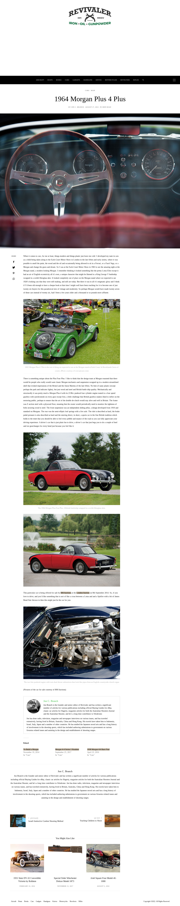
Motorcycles (111, 80)
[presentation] (16, 863)
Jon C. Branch (77, 107)
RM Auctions (66, 593)
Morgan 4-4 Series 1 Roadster (67, 749)
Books (59, 80)
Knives (99, 80)
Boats (50, 80)
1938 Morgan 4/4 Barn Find (98, 749)
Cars (67, 80)
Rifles (136, 80)
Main (93, 90)
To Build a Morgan (31, 749)
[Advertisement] (90, 54)
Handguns (88, 80)
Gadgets (76, 80)
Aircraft (40, 80)
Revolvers (125, 80)
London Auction (82, 593)
